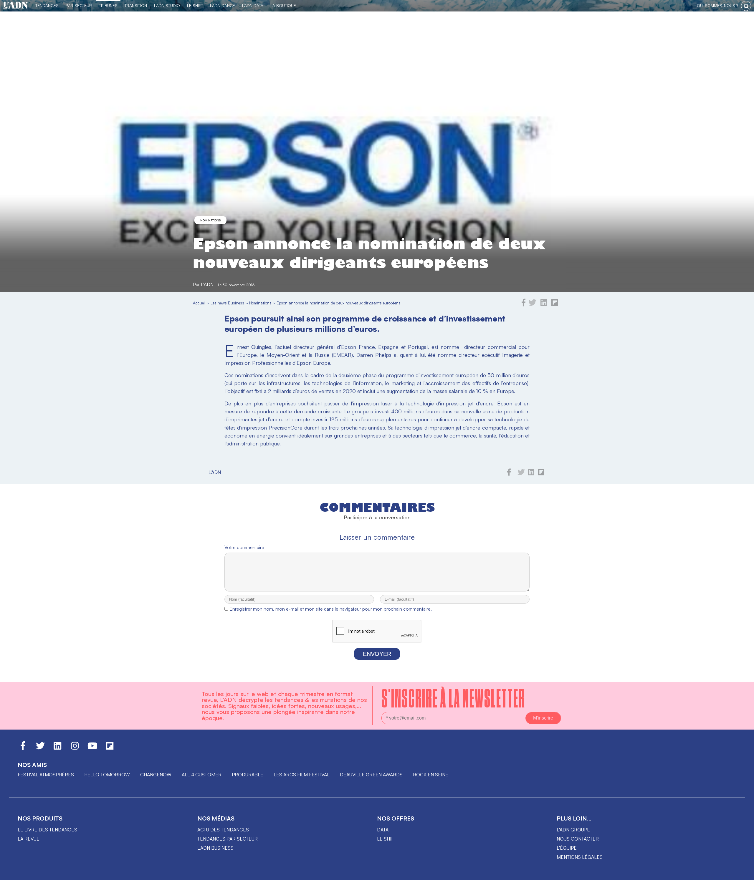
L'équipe (567, 848)
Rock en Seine (430, 775)
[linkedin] (543, 305)
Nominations (210, 220)
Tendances (47, 5)
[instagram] (75, 748)
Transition (136, 5)
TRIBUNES (108, 5)
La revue (28, 839)
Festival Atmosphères (46, 775)
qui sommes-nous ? (717, 5)
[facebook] (524, 305)
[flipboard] (554, 305)
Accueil (199, 302)
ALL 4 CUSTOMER (201, 775)
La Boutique (283, 5)
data (382, 830)
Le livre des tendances (47, 830)
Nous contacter (578, 839)
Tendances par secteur (227, 839)
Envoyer (377, 654)
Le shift (386, 839)
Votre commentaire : (245, 547)
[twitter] (532, 305)
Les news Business (227, 302)
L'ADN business (215, 848)
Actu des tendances (223, 830)
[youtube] (92, 748)
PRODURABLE (247, 775)
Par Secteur (79, 5)
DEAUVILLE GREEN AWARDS (371, 775)
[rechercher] (746, 6)
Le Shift (195, 5)
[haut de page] (743, 872)
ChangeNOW (155, 775)
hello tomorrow (107, 775)
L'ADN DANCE (222, 5)
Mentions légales (580, 857)
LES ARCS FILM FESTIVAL (302, 775)
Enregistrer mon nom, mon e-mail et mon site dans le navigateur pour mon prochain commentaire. (330, 609)
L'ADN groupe (573, 830)
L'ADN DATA (252, 5)
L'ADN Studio (167, 5)
